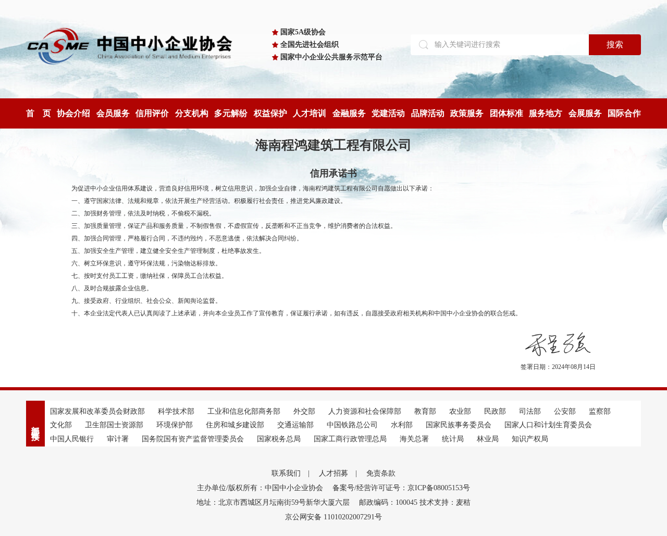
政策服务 (467, 113)
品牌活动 (427, 113)
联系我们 (286, 473)
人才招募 (333, 473)
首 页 (38, 113)
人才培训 (309, 113)
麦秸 (463, 502)
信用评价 (152, 113)
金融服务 (349, 113)
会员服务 (113, 113)
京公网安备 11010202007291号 (333, 517)
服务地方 (545, 113)
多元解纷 (231, 113)
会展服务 (585, 113)
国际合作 (624, 113)
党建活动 (388, 113)
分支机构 (191, 113)
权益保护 (270, 113)
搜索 (615, 44)
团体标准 (506, 113)
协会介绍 (73, 113)
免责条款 (381, 473)
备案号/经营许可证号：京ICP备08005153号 (401, 488)
